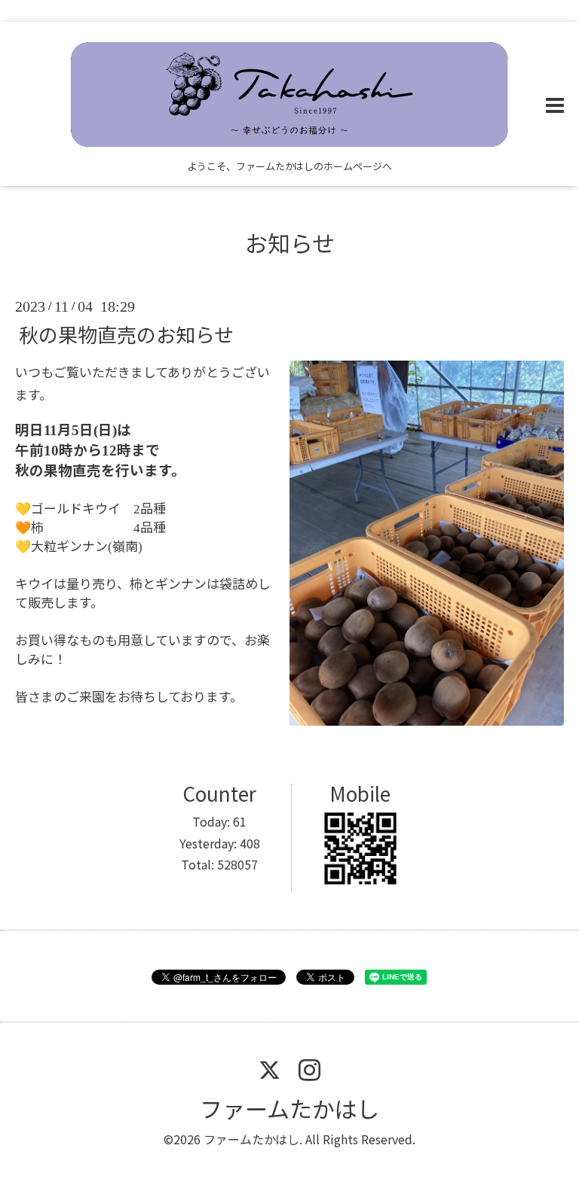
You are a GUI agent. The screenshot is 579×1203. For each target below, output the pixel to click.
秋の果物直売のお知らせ (126, 333)
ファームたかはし (289, 1108)
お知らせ (290, 242)
